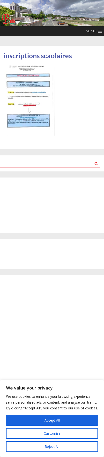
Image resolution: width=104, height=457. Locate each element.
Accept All (52, 420)
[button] (91, 31)
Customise (52, 433)
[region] (52, 418)
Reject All (52, 446)
